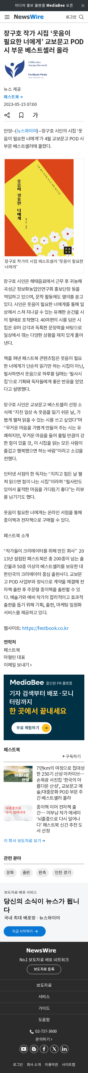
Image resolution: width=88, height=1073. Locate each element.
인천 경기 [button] (63, 872)
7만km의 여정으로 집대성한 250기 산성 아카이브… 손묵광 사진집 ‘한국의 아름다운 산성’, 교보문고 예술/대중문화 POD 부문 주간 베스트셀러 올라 (60, 783)
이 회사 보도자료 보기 (24, 840)
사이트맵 (68, 1064)
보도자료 (44, 985)
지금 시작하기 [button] (22, 931)
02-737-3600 (46, 1031)
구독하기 (73, 756)
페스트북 (13, 97)
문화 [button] (10, 872)
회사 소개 (34, 1064)
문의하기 (43, 1039)
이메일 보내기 (18, 665)
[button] (7, 115)
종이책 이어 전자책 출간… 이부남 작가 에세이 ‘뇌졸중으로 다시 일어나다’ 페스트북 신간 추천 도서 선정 (59, 819)
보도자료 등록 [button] (44, 969)
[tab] (44, 985)
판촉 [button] (42, 872)
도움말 (44, 1019)
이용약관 (51, 1064)
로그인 (18, 1064)
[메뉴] (6, 17)
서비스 (44, 996)
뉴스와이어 (27, 131)
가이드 (44, 1008)
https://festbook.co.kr (45, 628)
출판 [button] (26, 872)
